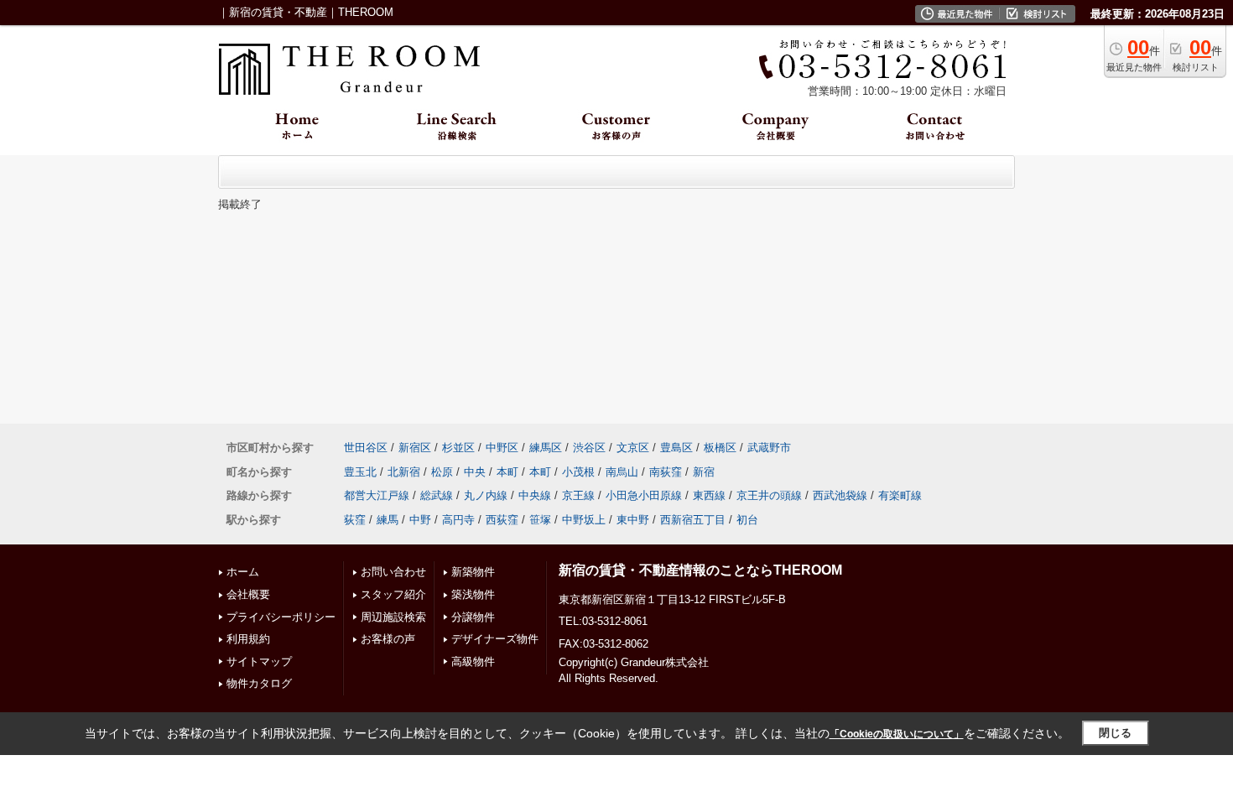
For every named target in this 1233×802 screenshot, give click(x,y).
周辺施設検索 (393, 617)
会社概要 (248, 594)
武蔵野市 (769, 447)
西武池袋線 (840, 495)
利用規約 (248, 639)
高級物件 (473, 661)
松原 (442, 472)
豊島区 (676, 447)
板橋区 (720, 447)
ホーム (242, 571)
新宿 (704, 472)
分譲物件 (473, 617)
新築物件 (473, 571)
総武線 (436, 495)
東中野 (632, 519)
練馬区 (545, 447)
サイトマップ (259, 661)
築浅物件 (473, 594)
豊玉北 (360, 472)
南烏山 (622, 472)
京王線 (578, 495)
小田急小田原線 (644, 495)
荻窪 (355, 519)
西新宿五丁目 (693, 519)
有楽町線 (900, 495)
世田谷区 (366, 447)
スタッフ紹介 (393, 594)
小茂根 (578, 472)
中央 (475, 472)
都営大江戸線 (376, 495)
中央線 (534, 495)
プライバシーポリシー (281, 617)
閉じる (1115, 732)
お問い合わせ (393, 571)
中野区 (502, 447)
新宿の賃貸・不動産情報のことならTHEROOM (700, 570)
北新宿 (404, 472)
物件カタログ (259, 683)
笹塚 (540, 519)
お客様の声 (388, 639)
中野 (420, 519)
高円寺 (458, 519)
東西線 (709, 495)
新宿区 (414, 447)
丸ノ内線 (485, 495)
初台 (747, 519)
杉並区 (458, 447)
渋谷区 (589, 447)
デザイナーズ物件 (494, 639)
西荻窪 (502, 519)
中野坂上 (584, 519)
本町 (507, 472)
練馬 (387, 519)
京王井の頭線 (769, 495)
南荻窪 (665, 472)
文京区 (632, 447)
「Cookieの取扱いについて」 (897, 734)
